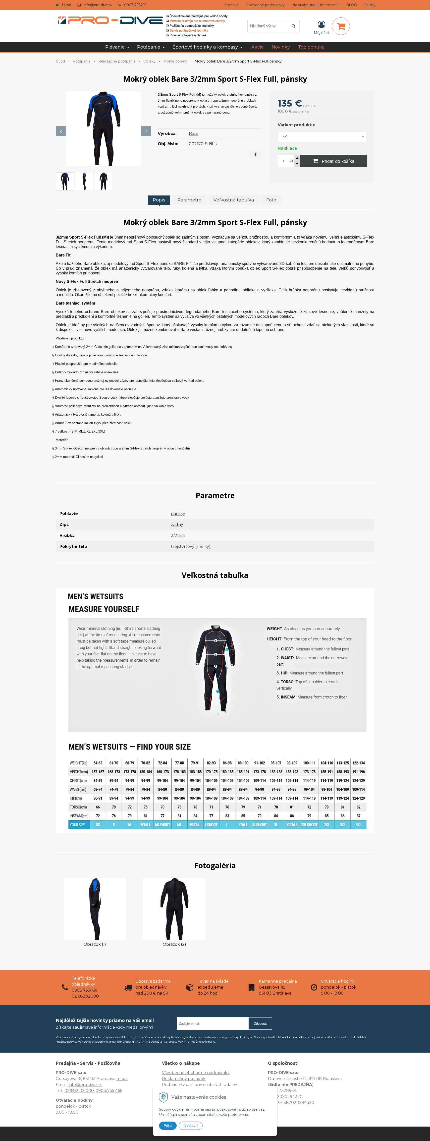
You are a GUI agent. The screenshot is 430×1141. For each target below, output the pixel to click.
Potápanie (82, 61)
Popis (159, 200)
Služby (370, 5)
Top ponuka (311, 47)
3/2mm (178, 535)
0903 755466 (135, 5)
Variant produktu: (296, 125)
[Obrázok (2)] (174, 909)
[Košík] (341, 26)
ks (291, 161)
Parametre (189, 200)
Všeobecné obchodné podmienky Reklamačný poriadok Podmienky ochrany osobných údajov (199, 1078)
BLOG (351, 5)
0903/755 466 (109, 1090)
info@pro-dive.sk (98, 5)
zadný (177, 524)
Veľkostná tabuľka (234, 200)
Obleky (149, 61)
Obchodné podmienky (265, 5)
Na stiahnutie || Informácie (315, 5)
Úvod (66, 5)
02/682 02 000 (79, 1090)
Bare (193, 133)
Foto (271, 200)
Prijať (168, 1126)
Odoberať (260, 1023)
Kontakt (231, 5)
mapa (122, 1078)
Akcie (257, 47)
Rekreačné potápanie (117, 61)
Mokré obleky (175, 61)
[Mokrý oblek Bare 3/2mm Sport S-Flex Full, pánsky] (103, 128)
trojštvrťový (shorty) (191, 546)
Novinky (281, 47)
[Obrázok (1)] (95, 909)
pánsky (178, 513)
